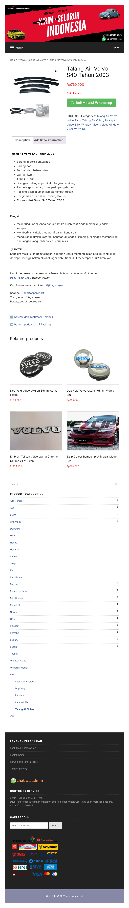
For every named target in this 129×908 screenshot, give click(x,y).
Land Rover (16, 577)
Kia (11, 570)
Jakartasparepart (33, 293)
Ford (12, 535)
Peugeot (14, 625)
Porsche (14, 632)
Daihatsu (15, 528)
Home (13, 59)
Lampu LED (21, 702)
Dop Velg (20, 688)
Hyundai (14, 549)
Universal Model (19, 667)
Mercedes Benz (18, 591)
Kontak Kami (17, 754)
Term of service (18, 768)
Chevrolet (15, 521)
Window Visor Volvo (94, 124)
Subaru (14, 639)
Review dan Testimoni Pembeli (33, 317)
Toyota (14, 653)
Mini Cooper (16, 598)
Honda (13, 542)
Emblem (19, 695)
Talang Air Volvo (37, 59)
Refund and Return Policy (24, 761)
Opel (12, 618)
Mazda (14, 584)
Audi (12, 507)
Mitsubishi (15, 605)
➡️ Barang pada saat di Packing (30, 324)
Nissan (13, 612)
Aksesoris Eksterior (25, 681)
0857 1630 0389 (20, 277)
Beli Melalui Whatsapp (93, 103)
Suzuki (13, 646)
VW (12, 716)
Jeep (13, 563)
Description (22, 140)
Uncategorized (18, 660)
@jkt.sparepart (55, 285)
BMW (13, 514)
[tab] (22, 140)
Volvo (22, 59)
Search (55, 825)
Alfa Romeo (16, 500)
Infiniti (13, 556)
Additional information (48, 140)
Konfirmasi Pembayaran (23, 747)
